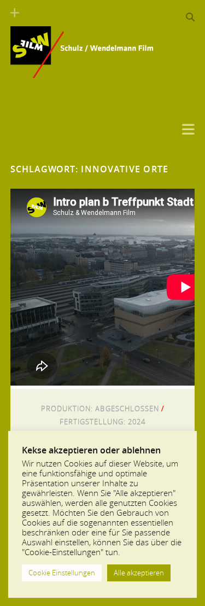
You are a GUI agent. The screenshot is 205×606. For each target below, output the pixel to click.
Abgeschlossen (127, 408)
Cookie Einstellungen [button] (61, 573)
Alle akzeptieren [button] (139, 573)
